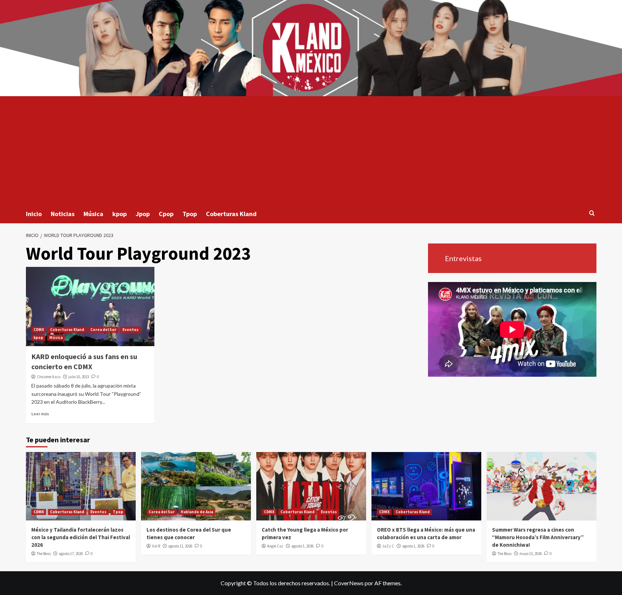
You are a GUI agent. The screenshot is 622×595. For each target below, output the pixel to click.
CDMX (38, 329)
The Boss (44, 553)
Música (93, 214)
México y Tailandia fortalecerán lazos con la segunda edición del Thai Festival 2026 (80, 537)
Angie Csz (275, 546)
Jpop (143, 214)
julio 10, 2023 (78, 376)
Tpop (189, 214)
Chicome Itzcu (48, 376)
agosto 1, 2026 (302, 546)
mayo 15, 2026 (530, 553)
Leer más (40, 413)
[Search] (591, 213)
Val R (156, 546)
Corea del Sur (103, 329)
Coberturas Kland (231, 214)
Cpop (166, 214)
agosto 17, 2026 (71, 553)
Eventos (130, 329)
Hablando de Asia (197, 511)
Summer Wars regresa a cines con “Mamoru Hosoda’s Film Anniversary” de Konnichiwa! (538, 537)
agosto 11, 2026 (180, 546)
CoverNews (349, 583)
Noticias (63, 214)
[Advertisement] (311, 150)
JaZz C (388, 546)
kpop (119, 214)
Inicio (34, 214)
